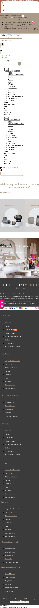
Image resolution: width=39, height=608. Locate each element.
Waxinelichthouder (12, 205)
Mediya (20, 600)
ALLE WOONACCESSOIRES (16, 74)
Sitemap (28, 599)
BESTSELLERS (9, 105)
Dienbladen (12, 87)
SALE (6, 103)
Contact (5, 502)
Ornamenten (13, 99)
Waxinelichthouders (15, 96)
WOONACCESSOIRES (12, 71)
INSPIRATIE (8, 112)
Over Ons (5, 424)
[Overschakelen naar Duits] (4, 57)
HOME (6, 69)
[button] (19, 315)
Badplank (11, 94)
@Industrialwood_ (13, 263)
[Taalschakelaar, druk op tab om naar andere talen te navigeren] (6, 55)
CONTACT (8, 114)
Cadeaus (11, 101)
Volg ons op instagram (9, 269)
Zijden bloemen (11, 84)
